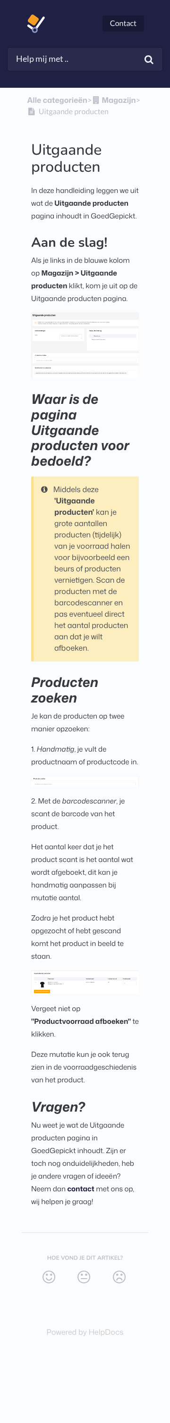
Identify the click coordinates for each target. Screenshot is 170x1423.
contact (80, 1189)
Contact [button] (123, 23)
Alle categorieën (57, 100)
